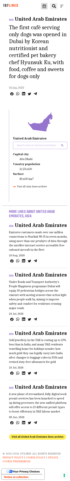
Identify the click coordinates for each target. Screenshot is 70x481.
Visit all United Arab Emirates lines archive (37, 436)
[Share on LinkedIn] (23, 94)
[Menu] (62, 6)
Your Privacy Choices (26, 471)
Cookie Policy (35, 457)
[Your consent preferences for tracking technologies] (64, 475)
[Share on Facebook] (12, 94)
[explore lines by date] (44, 6)
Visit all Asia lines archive (32, 186)
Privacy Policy (13, 457)
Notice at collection (16, 477)
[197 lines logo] (10, 6)
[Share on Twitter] (29, 94)
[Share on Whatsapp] (17, 94)
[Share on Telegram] (35, 94)
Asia (11, 20)
